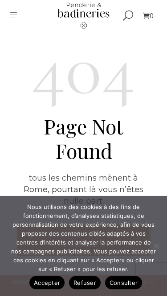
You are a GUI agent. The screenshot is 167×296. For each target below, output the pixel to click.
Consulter (124, 282)
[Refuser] (155, 245)
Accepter (47, 282)
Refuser (84, 282)
